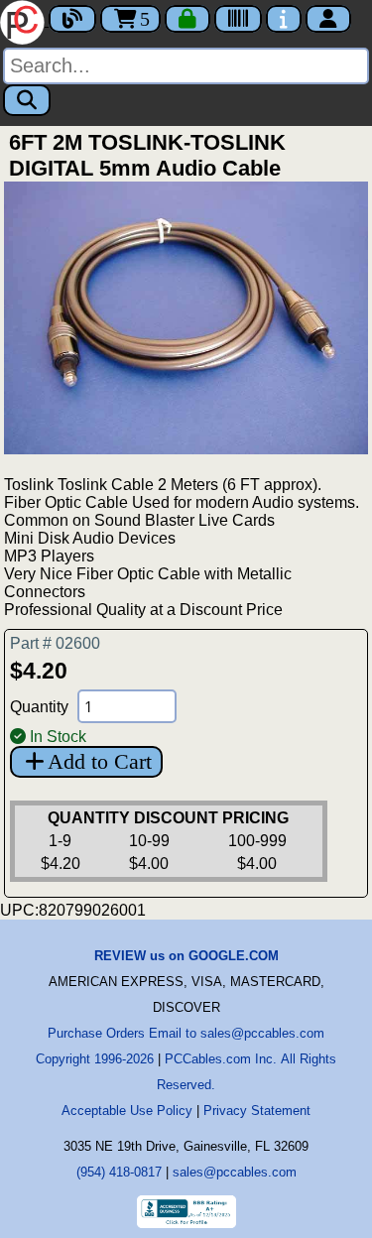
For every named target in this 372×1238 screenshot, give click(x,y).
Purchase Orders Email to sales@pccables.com (186, 1033)
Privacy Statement (256, 1110)
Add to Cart (100, 761)
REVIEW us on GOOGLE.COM (186, 955)
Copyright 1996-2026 (95, 1059)
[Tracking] (238, 19)
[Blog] (72, 19)
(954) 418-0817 (119, 1172)
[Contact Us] (284, 19)
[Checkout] (187, 19)
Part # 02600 (55, 643)
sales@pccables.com (235, 1172)
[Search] (27, 100)
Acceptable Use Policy (127, 1110)
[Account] (328, 19)
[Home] (24, 20)
